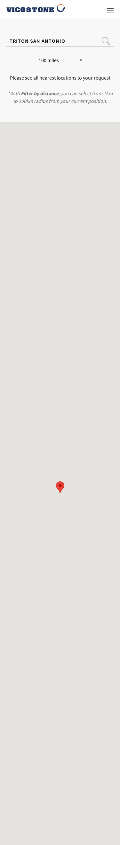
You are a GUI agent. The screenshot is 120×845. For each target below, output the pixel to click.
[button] (60, 487)
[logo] (35, 8)
